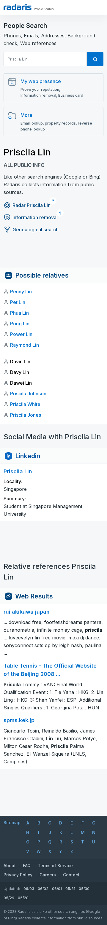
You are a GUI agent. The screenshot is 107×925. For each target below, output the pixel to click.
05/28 (23, 898)
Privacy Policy (18, 874)
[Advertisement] (53, 254)
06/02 (43, 888)
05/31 (70, 888)
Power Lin (21, 334)
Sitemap (12, 822)
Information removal (35, 217)
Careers (48, 874)
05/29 (9, 898)
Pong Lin (19, 324)
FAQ (27, 865)
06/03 (28, 888)
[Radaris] (18, 7)
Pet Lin (17, 302)
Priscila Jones (25, 415)
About (10, 865)
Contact (71, 874)
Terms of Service (55, 865)
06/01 (57, 888)
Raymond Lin (24, 345)
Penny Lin (21, 291)
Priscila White (25, 404)
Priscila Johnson (28, 394)
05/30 (84, 888)
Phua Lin (19, 313)
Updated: (12, 888)
